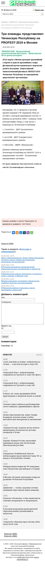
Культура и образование (28, 22)
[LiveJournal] (24, 232)
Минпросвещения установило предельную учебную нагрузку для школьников (20, 282)
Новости (7, 354)
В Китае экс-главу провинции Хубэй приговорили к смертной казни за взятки (22, 394)
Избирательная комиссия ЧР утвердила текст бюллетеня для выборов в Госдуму (21, 467)
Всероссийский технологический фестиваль (15, 52)
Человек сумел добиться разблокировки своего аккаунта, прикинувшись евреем (21, 405)
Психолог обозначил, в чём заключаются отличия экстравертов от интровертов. (21, 499)
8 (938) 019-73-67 (23, 557)
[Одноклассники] (17, 232)
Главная (4, 22)
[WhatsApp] (31, 232)
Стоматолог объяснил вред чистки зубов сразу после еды (21, 523)
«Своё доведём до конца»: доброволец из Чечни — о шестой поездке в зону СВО (21, 363)
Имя (3, 297)
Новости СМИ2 (10, 534)
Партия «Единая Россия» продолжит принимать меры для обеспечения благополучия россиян (19, 442)
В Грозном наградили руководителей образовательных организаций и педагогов (20, 511)
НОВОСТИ (13, 22)
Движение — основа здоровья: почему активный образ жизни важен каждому (21, 488)
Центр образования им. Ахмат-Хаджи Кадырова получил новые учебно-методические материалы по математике (22, 417)
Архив (39, 354)
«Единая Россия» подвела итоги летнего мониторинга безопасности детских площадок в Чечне (21, 430)
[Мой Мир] (20, 232)
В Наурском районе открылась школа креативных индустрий (18, 289)
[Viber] (28, 232)
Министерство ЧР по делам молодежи (21, 54)
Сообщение (6, 302)
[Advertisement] (22, 193)
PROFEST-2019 (8, 51)
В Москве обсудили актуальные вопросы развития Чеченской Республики (21, 478)
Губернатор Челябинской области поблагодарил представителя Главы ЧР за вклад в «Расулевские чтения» (22, 455)
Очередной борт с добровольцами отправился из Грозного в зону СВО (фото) (22, 373)
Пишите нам (39, 10)
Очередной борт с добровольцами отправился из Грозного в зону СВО (19, 384)
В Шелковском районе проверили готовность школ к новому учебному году (21, 275)
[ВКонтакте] (13, 232)
